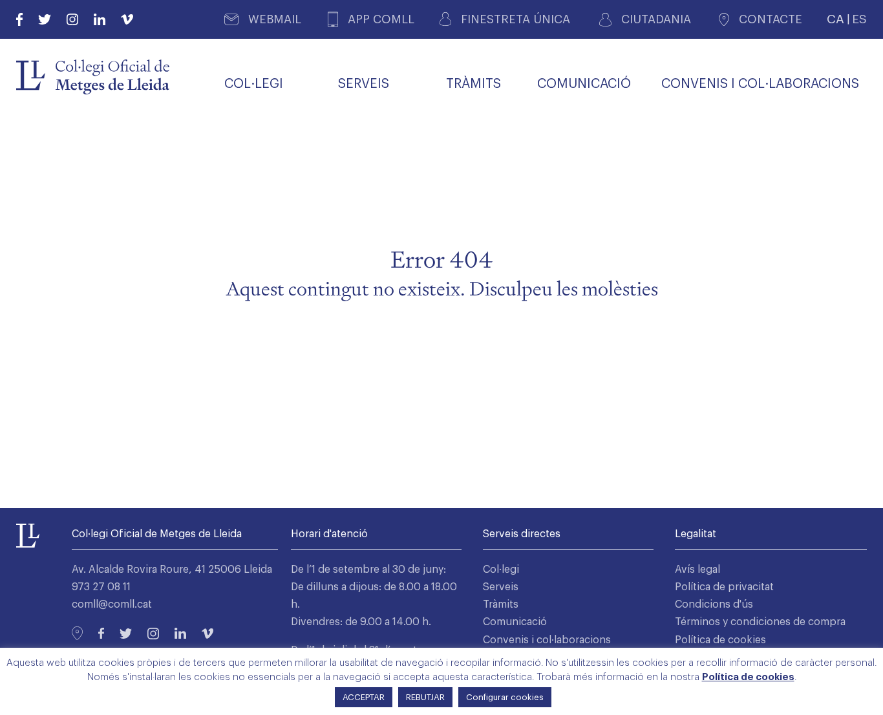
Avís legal (697, 569)
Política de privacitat (724, 587)
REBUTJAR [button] (425, 697)
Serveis (500, 587)
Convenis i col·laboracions (547, 640)
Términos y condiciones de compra (760, 622)
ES (859, 19)
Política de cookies (720, 640)
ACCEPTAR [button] (364, 697)
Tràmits (500, 604)
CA (835, 19)
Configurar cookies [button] (505, 697)
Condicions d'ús (714, 604)
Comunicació (515, 622)
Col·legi (501, 569)
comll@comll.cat (112, 604)
